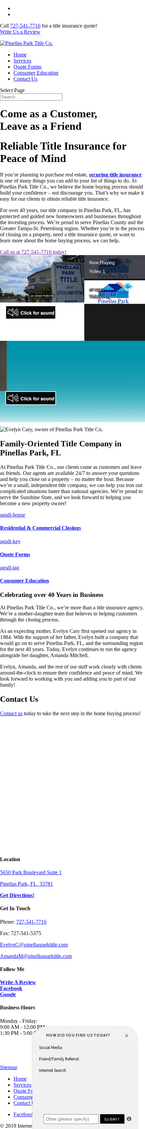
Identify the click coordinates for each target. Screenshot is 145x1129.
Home (20, 54)
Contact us (11, 713)
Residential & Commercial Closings (40, 528)
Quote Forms (27, 67)
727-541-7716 (25, 26)
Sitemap (8, 1067)
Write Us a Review (33, 14)
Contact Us (25, 79)
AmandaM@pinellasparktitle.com (36, 956)
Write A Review (18, 982)
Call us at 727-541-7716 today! (33, 252)
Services (22, 61)
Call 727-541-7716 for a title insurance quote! (62, 8)
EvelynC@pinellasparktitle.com (34, 944)
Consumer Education (35, 73)
